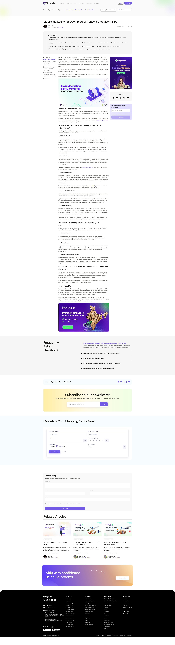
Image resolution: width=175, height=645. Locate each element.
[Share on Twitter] (121, 382)
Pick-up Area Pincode (54, 431)
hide (50, 57)
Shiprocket (61, 27)
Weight (50, 437)
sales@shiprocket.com (50, 610)
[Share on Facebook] (118, 382)
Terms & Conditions (115, 113)
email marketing (92, 186)
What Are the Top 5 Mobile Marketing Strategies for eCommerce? (50, 63)
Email (91, 490)
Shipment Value (91, 444)
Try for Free (128, 3)
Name (46, 490)
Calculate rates (54, 452)
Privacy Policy (127, 112)
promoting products (102, 120)
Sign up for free (122, 578)
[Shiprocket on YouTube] (129, 382)
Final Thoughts (47, 78)
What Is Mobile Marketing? (50, 59)
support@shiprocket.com (50, 607)
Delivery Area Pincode (93, 431)
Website (46, 497)
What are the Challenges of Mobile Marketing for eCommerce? (50, 68)
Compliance (115, 635)
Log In (120, 3)
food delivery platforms (88, 167)
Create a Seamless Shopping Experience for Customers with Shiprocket (50, 74)
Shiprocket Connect (78, 539)
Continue (120, 117)
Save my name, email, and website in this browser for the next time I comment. (63, 504)
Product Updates (48, 539)
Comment (47, 481)
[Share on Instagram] (126, 382)
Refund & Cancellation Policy (126, 635)
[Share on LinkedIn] (124, 382)
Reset (64, 452)
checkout (78, 301)
